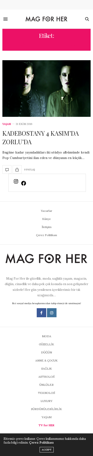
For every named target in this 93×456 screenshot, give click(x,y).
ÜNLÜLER (46, 385)
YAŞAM (6, 124)
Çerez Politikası (46, 235)
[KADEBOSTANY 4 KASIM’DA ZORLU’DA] (46, 88)
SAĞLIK (46, 368)
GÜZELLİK (46, 344)
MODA (46, 336)
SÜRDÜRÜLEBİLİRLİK (46, 409)
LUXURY (46, 401)
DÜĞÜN (46, 352)
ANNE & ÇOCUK (46, 360)
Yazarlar (46, 211)
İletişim (47, 227)
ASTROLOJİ (46, 376)
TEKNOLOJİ (46, 393)
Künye (46, 219)
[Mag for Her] (47, 19)
